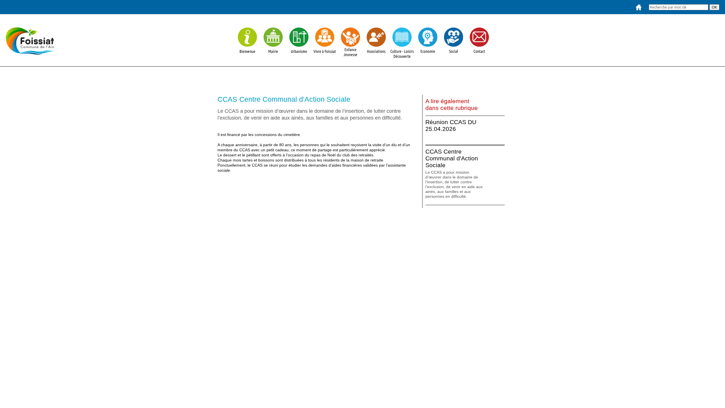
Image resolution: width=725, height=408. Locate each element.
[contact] (479, 56)
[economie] (428, 56)
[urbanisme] (299, 56)
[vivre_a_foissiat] (325, 56)
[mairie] (273, 56)
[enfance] (350, 56)
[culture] (402, 56)
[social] (453, 56)
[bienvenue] (247, 56)
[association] (376, 56)
